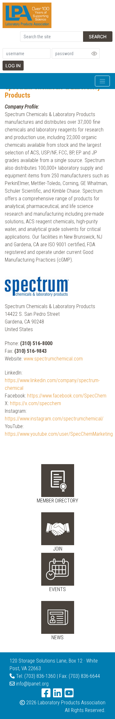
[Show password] (94, 53)
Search (97, 36)
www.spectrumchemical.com (53, 359)
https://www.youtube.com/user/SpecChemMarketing (59, 434)
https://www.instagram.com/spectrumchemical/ (54, 419)
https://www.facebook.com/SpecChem (66, 396)
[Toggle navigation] (102, 81)
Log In (13, 65)
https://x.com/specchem (35, 403)
